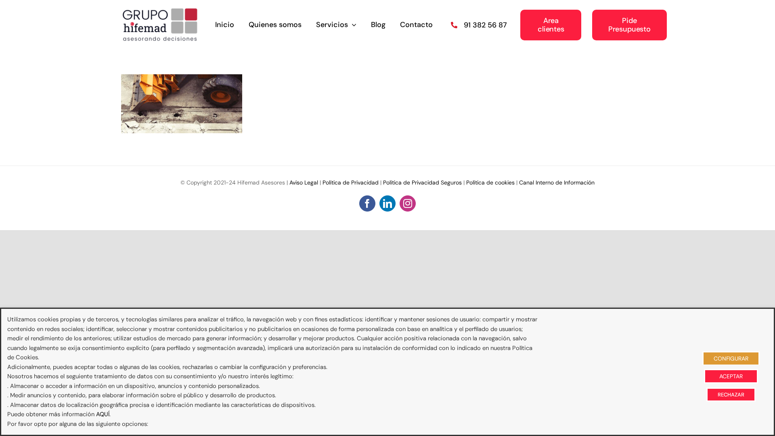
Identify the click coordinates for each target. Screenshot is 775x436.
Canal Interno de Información (557, 182)
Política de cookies (490, 182)
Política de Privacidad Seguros (422, 182)
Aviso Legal (303, 182)
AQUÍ (102, 414)
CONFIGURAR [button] (731, 358)
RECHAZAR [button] (731, 394)
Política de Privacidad (351, 182)
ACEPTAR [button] (731, 376)
